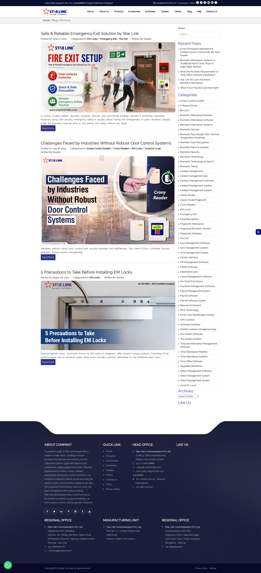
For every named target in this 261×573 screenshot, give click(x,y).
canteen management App (194, 176)
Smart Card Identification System (197, 314)
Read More (48, 128)
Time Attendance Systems (194, 356)
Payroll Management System (195, 291)
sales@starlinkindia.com (166, 3)
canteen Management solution (196, 185)
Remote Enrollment (190, 305)
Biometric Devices (189, 129)
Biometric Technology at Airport (197, 161)
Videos (192, 3)
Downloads (183, 3)
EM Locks (92, 38)
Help (199, 11)
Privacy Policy (113, 489)
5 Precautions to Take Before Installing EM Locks (86, 272)
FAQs (109, 484)
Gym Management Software (195, 243)
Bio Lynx (184, 110)
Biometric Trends (189, 166)
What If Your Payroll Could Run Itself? (199, 87)
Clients (178, 11)
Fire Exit (123, 38)
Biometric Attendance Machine (196, 115)
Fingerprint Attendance (192, 223)
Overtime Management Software (197, 286)
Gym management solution (194, 247)
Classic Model (187, 195)
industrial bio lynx (189, 271)
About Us (104, 11)
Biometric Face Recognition (194, 142)
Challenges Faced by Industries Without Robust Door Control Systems (106, 143)
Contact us (111, 479)
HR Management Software (194, 262)
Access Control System (99, 148)
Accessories (134, 11)
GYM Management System (194, 252)
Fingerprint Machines (191, 233)
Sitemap (213, 568)
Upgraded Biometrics (191, 366)
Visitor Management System (195, 375)
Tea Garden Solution (190, 338)
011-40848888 (76, 3)
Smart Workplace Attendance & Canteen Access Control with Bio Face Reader (200, 52)
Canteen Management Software (197, 180)
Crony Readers (121, 148)
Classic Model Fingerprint (193, 200)
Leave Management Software (196, 276)
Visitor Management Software (196, 371)
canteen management (191, 171)
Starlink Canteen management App (198, 329)
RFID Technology (189, 310)
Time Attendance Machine (193, 351)
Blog (189, 11)
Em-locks (65, 20)
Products (118, 11)
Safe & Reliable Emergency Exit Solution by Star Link (90, 33)
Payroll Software (189, 295)
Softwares (150, 11)
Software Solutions (190, 324)
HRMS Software (189, 267)
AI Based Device (188, 105)
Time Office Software (191, 361)
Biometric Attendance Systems (196, 124)
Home (90, 11)
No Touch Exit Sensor (191, 281)
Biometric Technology (191, 156)
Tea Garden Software (191, 334)
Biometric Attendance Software (196, 120)
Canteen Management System (196, 190)
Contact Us (211, 11)
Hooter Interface (189, 257)
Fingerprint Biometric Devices (195, 228)
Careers (165, 11)
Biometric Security (189, 152)
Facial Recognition (189, 219)
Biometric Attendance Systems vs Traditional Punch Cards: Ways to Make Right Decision (197, 63)
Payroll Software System (193, 300)
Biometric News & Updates (194, 147)
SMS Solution (187, 319)
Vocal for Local (153, 148)
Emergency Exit (108, 38)
